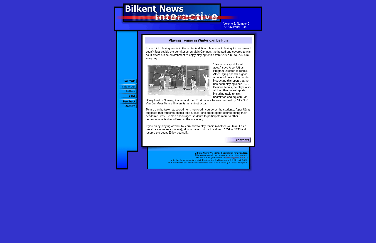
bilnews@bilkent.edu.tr (236, 157)
